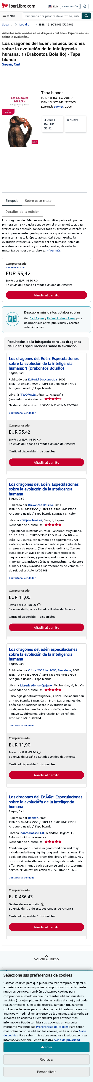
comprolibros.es (31, 520)
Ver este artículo (16, 267)
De (49, 124)
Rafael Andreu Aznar (61, 318)
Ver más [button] (55, 250)
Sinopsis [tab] (11, 200)
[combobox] (52, 16)
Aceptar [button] (46, 1047)
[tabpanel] (44, 235)
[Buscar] (86, 16)
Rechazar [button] (46, 1059)
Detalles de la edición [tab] (22, 211)
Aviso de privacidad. (67, 1040)
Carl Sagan (37, 318)
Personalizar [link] (46, 1072)
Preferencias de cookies (52, 1026)
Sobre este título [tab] (38, 200)
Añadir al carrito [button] (46, 295)
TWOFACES (28, 394)
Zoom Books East (32, 833)
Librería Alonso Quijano (36, 685)
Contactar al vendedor (22, 412)
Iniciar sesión (70, 6)
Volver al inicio (46, 959)
